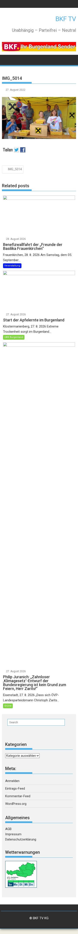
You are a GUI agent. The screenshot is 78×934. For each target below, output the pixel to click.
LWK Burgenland (13, 337)
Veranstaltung (12, 265)
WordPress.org (15, 804)
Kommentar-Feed (17, 796)
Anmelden (12, 781)
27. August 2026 (16, 314)
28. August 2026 (16, 239)
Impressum (13, 834)
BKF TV (65, 19)
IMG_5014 (15, 169)
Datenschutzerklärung (20, 839)
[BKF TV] (6, 59)
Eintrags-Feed (15, 788)
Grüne (7, 705)
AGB (8, 829)
